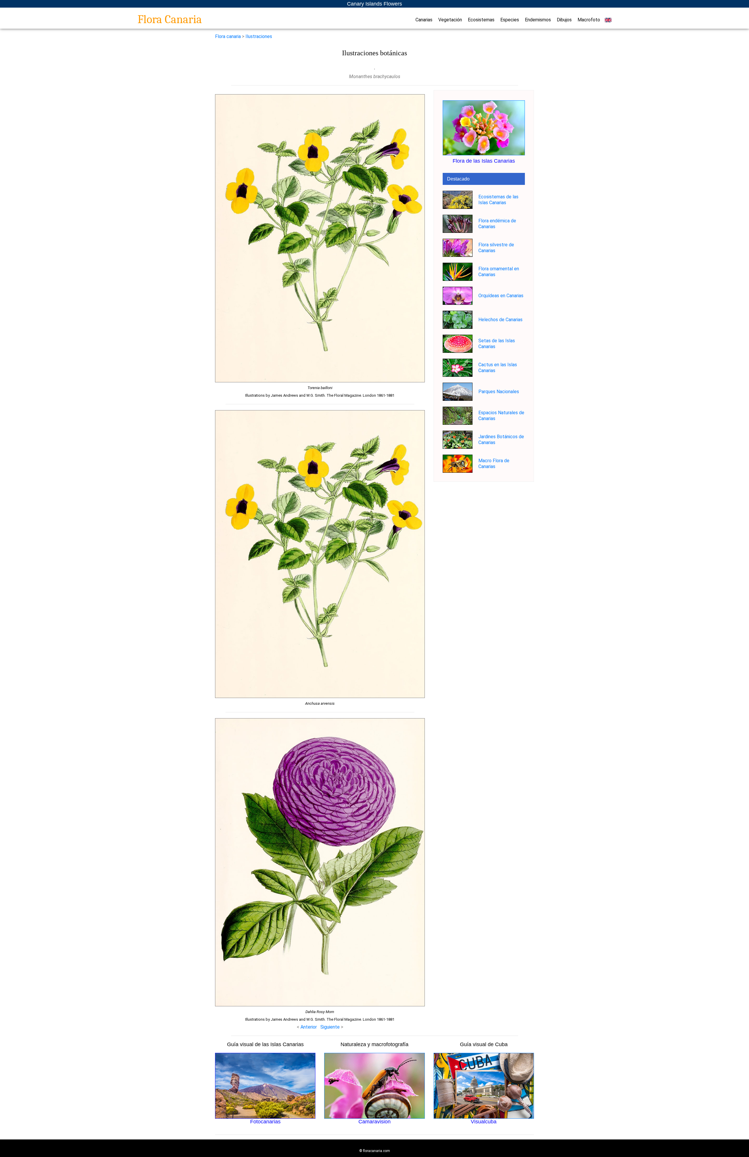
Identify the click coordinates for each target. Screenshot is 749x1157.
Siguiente (330, 1027)
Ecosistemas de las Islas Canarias (498, 199)
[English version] (608, 20)
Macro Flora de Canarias (493, 463)
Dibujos (564, 20)
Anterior (308, 1027)
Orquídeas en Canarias (500, 295)
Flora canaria (228, 36)
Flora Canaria (170, 19)
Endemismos (538, 20)
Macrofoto (589, 20)
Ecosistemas (481, 20)
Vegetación (450, 20)
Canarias (423, 20)
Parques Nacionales (498, 391)
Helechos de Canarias (500, 319)
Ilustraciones (258, 36)
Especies (509, 20)
